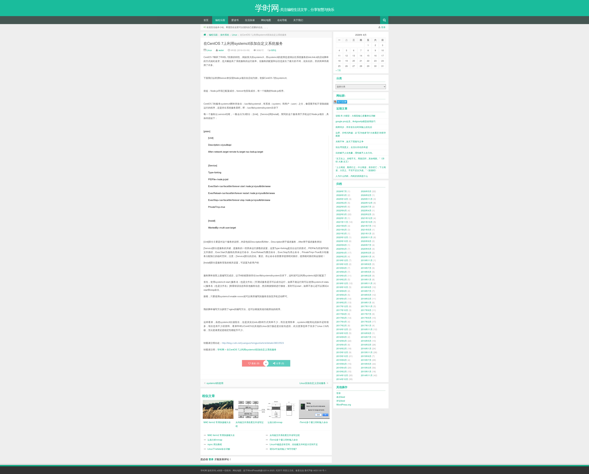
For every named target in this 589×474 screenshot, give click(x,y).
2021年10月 (367, 221)
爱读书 (235, 20)
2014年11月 (367, 375)
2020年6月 (341, 248)
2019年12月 (342, 260)
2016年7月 (366, 336)
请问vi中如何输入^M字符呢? (283, 448)
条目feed (340, 396)
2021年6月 (341, 229)
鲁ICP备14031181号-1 (315, 470)
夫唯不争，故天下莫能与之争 (350, 141)
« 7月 (338, 70)
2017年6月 (341, 317)
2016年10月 (342, 333)
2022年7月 (366, 206)
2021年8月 (341, 225)
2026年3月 (341, 195)
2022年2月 (366, 214)
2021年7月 (366, 225)
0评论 (273, 50)
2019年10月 (342, 264)
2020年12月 (342, 237)
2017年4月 (341, 321)
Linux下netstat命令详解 (219, 448)
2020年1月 (366, 256)
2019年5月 (366, 271)
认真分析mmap (215, 439)
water (221, 50)
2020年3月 (366, 252)
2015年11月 (367, 352)
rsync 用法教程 (215, 444)
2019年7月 (366, 267)
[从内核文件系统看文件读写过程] (250, 409)
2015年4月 (341, 367)
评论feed (340, 400)
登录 (383, 27)
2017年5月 (366, 317)
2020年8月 (341, 244)
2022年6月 (341, 210)
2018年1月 (366, 302)
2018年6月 (341, 294)
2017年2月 (341, 325)
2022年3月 (341, 214)
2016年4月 (341, 344)
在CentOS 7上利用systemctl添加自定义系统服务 (243, 43)
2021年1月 (366, 233)
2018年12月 (342, 283)
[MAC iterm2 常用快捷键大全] (218, 409)
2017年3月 (366, 321)
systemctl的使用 (215, 383)
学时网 (220, 349)
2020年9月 (366, 241)
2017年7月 (366, 313)
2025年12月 (342, 198)
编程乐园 (220, 20)
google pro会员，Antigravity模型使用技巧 (355, 121)
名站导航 (282, 20)
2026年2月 (366, 195)
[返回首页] (205, 34)
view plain (212, 130)
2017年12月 (342, 306)
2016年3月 (366, 344)
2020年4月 (341, 252)
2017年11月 (367, 306)
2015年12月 (342, 352)
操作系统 (224, 34)
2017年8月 (341, 313)
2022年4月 (366, 210)
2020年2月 (341, 256)
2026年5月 (366, 191)
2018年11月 (367, 283)
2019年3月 (366, 275)
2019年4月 (341, 275)
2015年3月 (366, 367)
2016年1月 (366, 348)
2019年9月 (366, 264)
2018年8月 (341, 290)
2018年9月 (366, 287)
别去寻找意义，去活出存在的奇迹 (352, 147)
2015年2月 (341, 371)
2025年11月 (367, 198)
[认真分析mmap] (282, 409)
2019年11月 (367, 260)
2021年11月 (342, 221)
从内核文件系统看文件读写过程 (285, 435)
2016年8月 (341, 336)
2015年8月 (341, 359)
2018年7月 (366, 290)
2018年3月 (366, 298)
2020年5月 (366, 248)
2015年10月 (342, 356)
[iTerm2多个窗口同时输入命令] (314, 409)
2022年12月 (367, 202)
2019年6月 (341, 271)
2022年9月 (341, 206)
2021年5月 (366, 229)
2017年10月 (342, 310)
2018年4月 (341, 298)
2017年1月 (366, 325)
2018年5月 (366, 294)
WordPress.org (343, 404)
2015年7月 (366, 359)
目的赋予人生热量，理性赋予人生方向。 (355, 152)
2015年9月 (366, 356)
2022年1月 (341, 218)
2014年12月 (342, 375)
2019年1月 (366, 279)
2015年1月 (366, 371)
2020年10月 (342, 241)
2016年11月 (367, 329)
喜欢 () (255, 363)
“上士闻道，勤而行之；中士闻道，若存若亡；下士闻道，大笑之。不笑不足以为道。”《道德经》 (361, 169)
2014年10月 (342, 379)
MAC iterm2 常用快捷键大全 (221, 435)
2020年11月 (367, 237)
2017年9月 (366, 310)
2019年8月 (341, 267)
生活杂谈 (250, 20)
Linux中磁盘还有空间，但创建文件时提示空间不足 (294, 444)
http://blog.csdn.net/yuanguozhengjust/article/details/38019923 (253, 343)
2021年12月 (367, 218)
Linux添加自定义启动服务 (313, 383)
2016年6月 (341, 340)
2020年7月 (366, 244)
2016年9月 (366, 333)
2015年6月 (341, 363)
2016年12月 (342, 329)
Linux (234, 34)
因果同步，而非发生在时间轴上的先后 (354, 127)
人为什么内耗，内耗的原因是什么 (352, 175)
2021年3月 (341, 233)
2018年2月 (341, 302)
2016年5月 (366, 340)
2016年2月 (341, 348)
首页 (206, 20)
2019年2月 (341, 279)
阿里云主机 (288, 470)
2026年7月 (341, 191)
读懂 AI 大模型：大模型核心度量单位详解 (355, 115)
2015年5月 (366, 363)
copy (217, 130)
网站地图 (266, 20)
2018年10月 (342, 287)
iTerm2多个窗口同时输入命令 (284, 439)
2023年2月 (341, 202)
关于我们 (298, 20)
